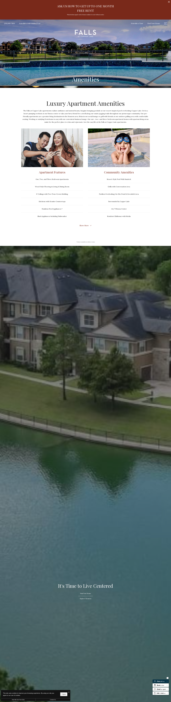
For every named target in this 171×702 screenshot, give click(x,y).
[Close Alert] (169, 2)
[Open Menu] (165, 23)
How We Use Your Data (18, 699)
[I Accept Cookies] (68, 692)
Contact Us (53, 699)
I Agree (64, 694)
